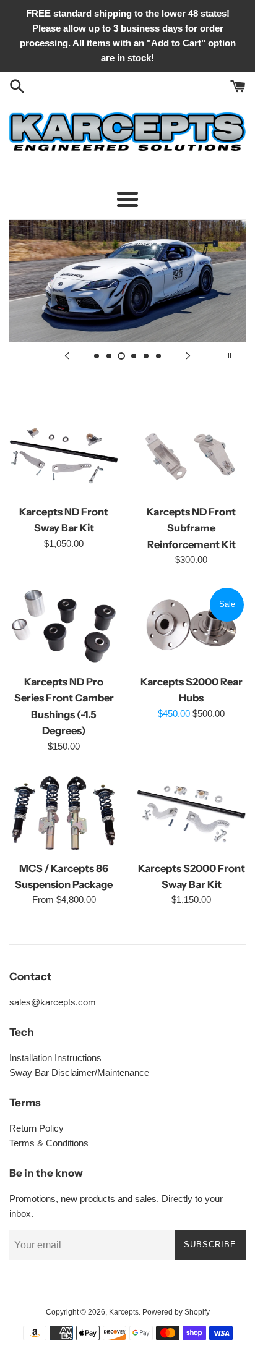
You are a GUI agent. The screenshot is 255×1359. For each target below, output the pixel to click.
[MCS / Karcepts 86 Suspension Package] (63, 813)
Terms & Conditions (49, 1143)
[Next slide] (188, 355)
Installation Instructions (55, 1057)
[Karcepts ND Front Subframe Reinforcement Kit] (191, 456)
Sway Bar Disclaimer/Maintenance (79, 1072)
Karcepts (124, 1312)
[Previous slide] (66, 355)
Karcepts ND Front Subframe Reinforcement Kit (191, 528)
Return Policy (36, 1128)
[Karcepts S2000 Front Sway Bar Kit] (191, 813)
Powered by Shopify (176, 1312)
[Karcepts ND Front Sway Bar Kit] (63, 456)
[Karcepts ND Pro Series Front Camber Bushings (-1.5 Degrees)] (63, 626)
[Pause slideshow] (229, 355)
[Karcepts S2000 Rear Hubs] (191, 626)
